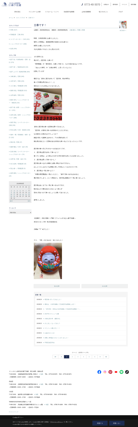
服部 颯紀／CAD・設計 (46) (19, 147)
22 (29, 194)
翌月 (29, 201)
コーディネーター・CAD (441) (20, 39)
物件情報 (133, 4)
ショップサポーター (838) (18, 44)
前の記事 (56, 286)
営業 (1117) (13, 30)
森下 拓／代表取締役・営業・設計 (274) (19, 61)
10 (14, 192)
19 (20, 194)
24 (14, 196)
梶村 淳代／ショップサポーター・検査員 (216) (19, 101)
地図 (41, 374)
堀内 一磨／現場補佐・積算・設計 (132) (19, 136)
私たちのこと (103, 12)
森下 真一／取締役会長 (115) (19, 67)
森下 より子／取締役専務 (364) (20, 71)
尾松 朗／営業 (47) (16, 142)
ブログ (120, 12)
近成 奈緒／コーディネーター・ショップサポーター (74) (19, 153)
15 (29, 192)
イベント (124, 4)
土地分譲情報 (86, 12)
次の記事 (104, 286)
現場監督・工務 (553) (17, 34)
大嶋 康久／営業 (74, 30)
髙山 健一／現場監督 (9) (17, 168)
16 (11, 194)
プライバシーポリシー (56, 422)
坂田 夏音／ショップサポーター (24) (19, 174)
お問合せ (106, 4)
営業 (83, 30)
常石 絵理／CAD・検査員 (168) (20, 130)
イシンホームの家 (35, 12)
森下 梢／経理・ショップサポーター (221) (19, 109)
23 (11, 196)
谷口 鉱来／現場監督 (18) (18, 164)
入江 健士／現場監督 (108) (18, 86)
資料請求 (115, 4)
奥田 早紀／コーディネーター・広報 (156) (19, 124)
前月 (11, 201)
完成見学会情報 (69, 12)
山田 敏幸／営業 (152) (17, 95)
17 (14, 194)
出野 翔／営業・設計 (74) (18, 159)
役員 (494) (13, 48)
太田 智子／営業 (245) (17, 81)
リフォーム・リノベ (52, 12)
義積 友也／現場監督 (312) (18, 90)
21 (26, 194)
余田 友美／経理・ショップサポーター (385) (19, 116)
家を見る (17, 12)
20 (23, 194)
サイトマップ (14, 412)
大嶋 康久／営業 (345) (17, 76)
